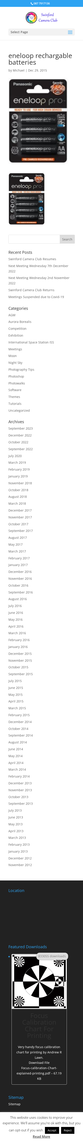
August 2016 (17, 599)
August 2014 (17, 742)
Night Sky (15, 363)
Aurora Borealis (19, 322)
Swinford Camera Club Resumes (32, 259)
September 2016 (20, 592)
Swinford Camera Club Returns (31, 290)
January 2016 (18, 647)
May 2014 (15, 756)
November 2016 (20, 578)
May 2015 (15, 694)
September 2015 (20, 674)
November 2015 (20, 660)
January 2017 (18, 565)
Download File (39, 1070)
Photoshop (16, 376)
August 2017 (17, 537)
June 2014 (15, 749)
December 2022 (20, 435)
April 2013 (15, 831)
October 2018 (18, 490)
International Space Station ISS (31, 342)
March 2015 (17, 708)
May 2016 (15, 619)
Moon (12, 356)
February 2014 (19, 776)
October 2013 (18, 797)
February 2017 (19, 558)
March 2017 (17, 551)
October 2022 (18, 442)
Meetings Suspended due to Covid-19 (36, 297)
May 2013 (15, 824)
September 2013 (20, 803)
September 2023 (20, 428)
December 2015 (20, 653)
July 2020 (15, 456)
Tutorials (14, 403)
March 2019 (17, 462)
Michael (19, 70)
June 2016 (15, 613)
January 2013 (18, 851)
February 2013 (19, 844)
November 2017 (20, 517)
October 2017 (18, 524)
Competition (17, 328)
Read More (41, 1136)
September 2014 (20, 735)
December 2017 (20, 510)
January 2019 (18, 476)
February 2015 (19, 715)
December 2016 (20, 572)
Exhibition (15, 335)
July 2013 (15, 810)
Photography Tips (21, 369)
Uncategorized (19, 410)
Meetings (15, 349)
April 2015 (15, 701)
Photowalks (16, 383)
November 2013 (20, 790)
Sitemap (14, 1104)
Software (14, 390)
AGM (11, 315)
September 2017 (20, 531)
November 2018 (20, 483)
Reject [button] (68, 1130)
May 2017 (15, 544)
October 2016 (18, 585)
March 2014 (17, 769)
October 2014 (18, 729)
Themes (14, 397)
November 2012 (20, 865)
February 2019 (19, 469)
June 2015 (15, 688)
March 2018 (17, 503)
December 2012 (20, 858)
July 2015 (15, 681)
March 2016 (17, 633)
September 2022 (20, 449)
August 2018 (17, 496)
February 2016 (19, 640)
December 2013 (20, 783)
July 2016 (15, 606)
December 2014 (20, 722)
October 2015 (18, 667)
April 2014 (15, 763)
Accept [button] (52, 1130)
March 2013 (17, 838)
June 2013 (15, 817)
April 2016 (15, 626)
